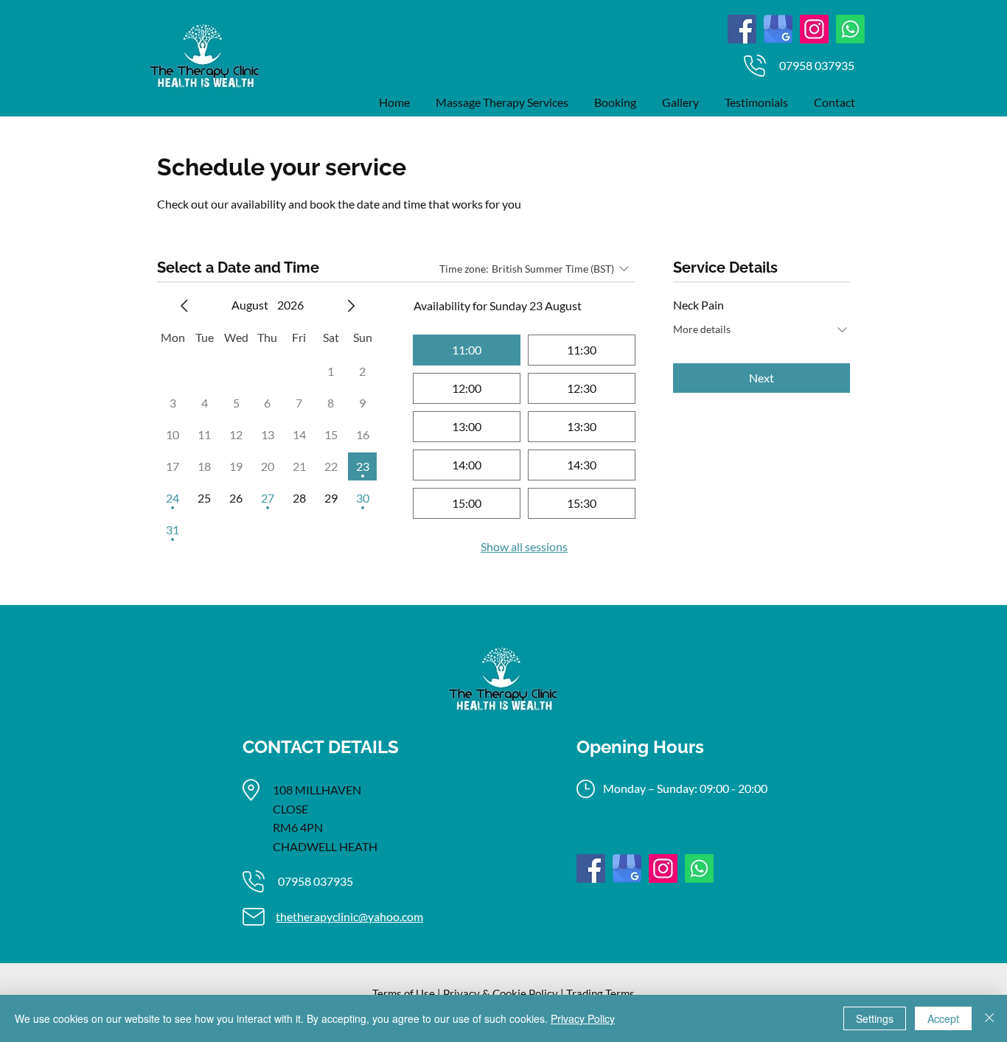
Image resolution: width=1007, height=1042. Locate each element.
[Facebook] (742, 29)
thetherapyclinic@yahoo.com (349, 916)
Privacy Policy (583, 1018)
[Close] (989, 1018)
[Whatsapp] (850, 29)
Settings (874, 1018)
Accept (943, 1018)
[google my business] (778, 29)
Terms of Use (403, 993)
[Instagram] (814, 29)
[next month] (351, 306)
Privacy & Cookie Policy (500, 993)
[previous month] (184, 306)
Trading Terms (600, 993)
